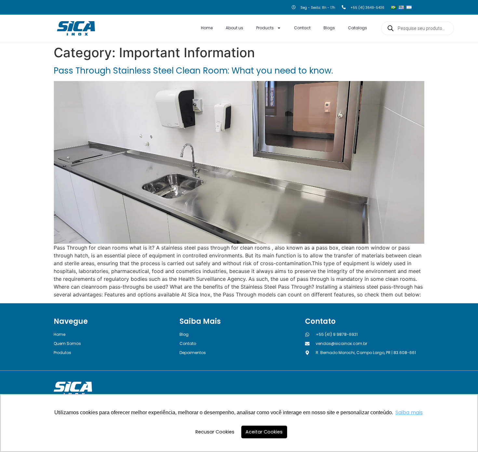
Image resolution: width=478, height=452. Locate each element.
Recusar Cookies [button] (214, 432)
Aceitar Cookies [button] (264, 432)
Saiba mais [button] (409, 412)
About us (234, 28)
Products (265, 28)
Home (207, 28)
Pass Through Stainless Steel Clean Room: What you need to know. (193, 70)
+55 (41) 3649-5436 (367, 7)
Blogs (329, 28)
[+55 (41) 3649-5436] (344, 7)
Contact (302, 28)
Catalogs (357, 28)
